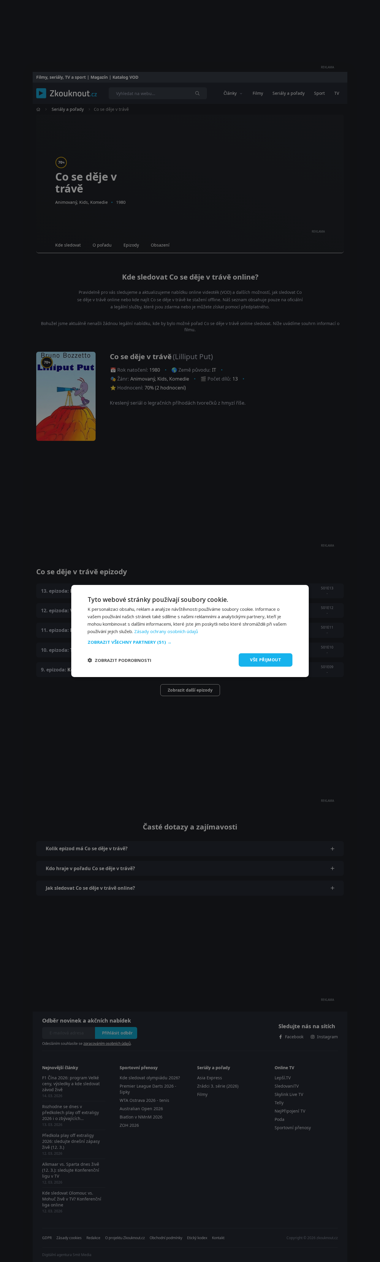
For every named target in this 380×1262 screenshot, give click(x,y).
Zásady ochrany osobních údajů (166, 631)
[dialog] (190, 631)
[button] (190, 642)
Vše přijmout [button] (265, 659)
